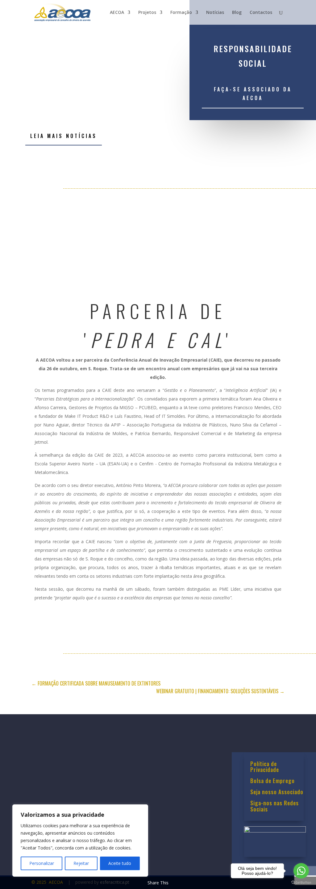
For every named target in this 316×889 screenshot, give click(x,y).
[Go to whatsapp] (301, 871)
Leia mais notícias (63, 136)
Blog (237, 12)
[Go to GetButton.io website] (301, 883)
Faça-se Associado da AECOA (253, 93)
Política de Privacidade (264, 767)
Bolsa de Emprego (272, 781)
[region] (80, 840)
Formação (181, 12)
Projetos (147, 12)
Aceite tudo (119, 863)
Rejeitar (81, 863)
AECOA (117, 12)
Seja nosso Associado (276, 792)
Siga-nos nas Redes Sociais (274, 806)
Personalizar (41, 863)
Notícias (215, 12)
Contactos (261, 12)
